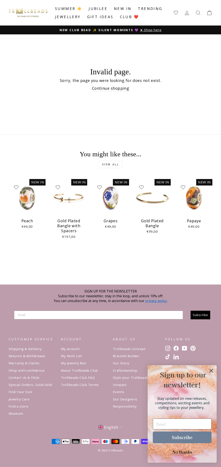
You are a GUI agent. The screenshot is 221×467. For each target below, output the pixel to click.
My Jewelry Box (73, 363)
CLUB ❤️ (129, 16)
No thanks (182, 452)
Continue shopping (110, 88)
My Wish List (71, 356)
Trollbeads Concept (129, 349)
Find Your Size (20, 392)
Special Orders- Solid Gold (30, 384)
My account (70, 349)
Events (118, 392)
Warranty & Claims (24, 363)
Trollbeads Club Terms (80, 384)
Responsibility (125, 406)
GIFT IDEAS (100, 16)
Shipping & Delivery (25, 349)
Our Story (121, 363)
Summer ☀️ (68, 8)
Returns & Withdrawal (27, 356)
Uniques (119, 384)
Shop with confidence (26, 370)
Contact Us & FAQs (24, 377)
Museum (16, 413)
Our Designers (125, 399)
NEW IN (122, 8)
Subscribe (200, 315)
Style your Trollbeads (130, 377)
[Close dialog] (211, 370)
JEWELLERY (68, 16)
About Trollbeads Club (79, 370)
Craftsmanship (125, 370)
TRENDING (150, 8)
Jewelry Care (19, 399)
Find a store (18, 406)
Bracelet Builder (126, 356)
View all (110, 164)
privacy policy (156, 300)
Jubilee (98, 8)
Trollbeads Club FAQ (78, 377)
